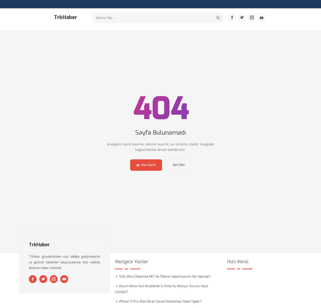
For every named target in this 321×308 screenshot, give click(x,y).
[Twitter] (242, 17)
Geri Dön (179, 165)
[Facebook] (232, 17)
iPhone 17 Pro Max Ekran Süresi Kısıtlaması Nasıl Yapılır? (160, 301)
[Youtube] (261, 17)
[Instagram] (251, 17)
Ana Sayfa (148, 165)
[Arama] (218, 18)
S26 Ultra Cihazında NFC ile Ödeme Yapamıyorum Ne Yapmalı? (164, 276)
